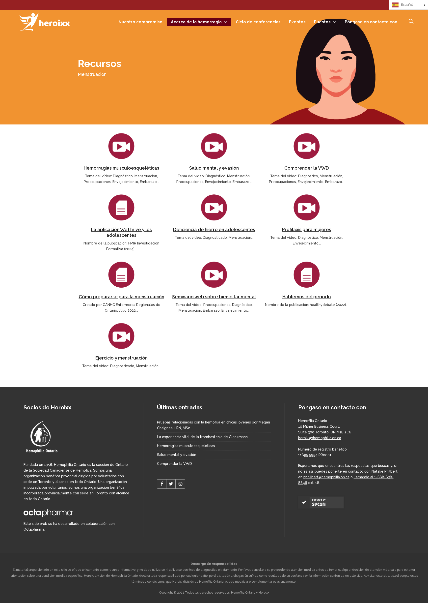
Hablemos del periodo (306, 296)
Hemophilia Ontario (70, 465)
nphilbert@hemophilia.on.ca (326, 477)
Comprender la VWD (306, 168)
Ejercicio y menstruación (121, 358)
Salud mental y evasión (214, 168)
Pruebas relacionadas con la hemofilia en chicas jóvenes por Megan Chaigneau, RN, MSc (213, 425)
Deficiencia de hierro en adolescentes (214, 229)
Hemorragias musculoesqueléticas (121, 168)
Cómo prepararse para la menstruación (121, 296)
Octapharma (34, 529)
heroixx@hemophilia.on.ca (319, 438)
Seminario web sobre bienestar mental (214, 296)
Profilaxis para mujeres (306, 229)
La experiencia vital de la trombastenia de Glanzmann (202, 437)
